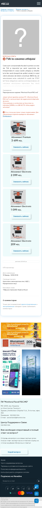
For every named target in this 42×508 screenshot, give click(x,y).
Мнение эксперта (22, 9)
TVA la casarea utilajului (24, 10)
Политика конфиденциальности (13, 469)
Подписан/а (7, 116)
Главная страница (7, 9)
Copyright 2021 (4, 499)
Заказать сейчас (21, 147)
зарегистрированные (28, 304)
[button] (35, 486)
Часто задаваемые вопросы (12, 463)
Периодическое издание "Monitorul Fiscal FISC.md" (20, 92)
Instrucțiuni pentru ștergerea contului (15, 472)
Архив (3, 460)
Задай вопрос (14, 452)
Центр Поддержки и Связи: (14, 422)
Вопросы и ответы (7, 10)
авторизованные (8, 306)
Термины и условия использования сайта (17, 466)
